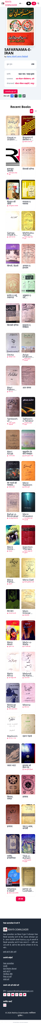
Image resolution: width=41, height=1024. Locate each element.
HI (20, 3)
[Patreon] (28, 3)
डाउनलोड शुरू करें (10, 91)
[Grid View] (31, 111)
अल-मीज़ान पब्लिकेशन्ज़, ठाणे (25, 78)
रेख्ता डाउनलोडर (8, 963)
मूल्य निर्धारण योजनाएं (10, 968)
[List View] (35, 111)
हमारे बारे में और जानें (9, 952)
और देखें (20, 899)
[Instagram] (17, 994)
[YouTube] (13, 994)
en (5, 1005)
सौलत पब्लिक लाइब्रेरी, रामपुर (24, 83)
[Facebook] (4, 994)
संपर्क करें (6, 979)
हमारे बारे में (6, 971)
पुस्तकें (5, 966)
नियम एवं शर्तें (7, 976)
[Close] (38, 3)
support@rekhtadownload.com (20, 991)
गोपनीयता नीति (7, 974)
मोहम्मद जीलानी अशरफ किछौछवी (17, 56)
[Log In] (33, 3)
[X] (9, 994)
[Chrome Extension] (25, 3)
